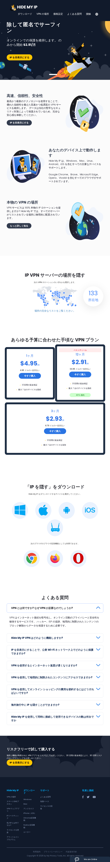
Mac (25, 804)
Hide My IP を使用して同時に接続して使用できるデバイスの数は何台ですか (52, 718)
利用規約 (37, 851)
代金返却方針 (71, 851)
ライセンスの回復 (46, 807)
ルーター (26, 832)
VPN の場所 (42, 14)
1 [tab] (53, 74)
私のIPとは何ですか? (13, 824)
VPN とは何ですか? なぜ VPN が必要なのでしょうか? (42, 608)
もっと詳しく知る (19, 225)
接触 (88, 14)
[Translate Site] (96, 14)
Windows (27, 799)
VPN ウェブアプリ (13, 809)
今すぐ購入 (30, 375)
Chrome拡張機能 (29, 819)
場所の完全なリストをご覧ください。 (55, 310)
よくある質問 (74, 14)
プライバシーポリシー (53, 851)
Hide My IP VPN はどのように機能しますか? (37, 638)
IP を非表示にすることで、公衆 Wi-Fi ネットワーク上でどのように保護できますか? (52, 651)
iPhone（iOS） (29, 813)
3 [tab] (60, 74)
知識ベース (44, 801)
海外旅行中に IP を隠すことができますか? (35, 705)
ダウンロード (25, 14)
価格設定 (58, 14)
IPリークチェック (13, 817)
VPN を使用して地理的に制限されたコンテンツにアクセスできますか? (51, 677)
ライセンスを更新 (13, 831)
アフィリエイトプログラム (13, 838)
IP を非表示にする (19, 57)
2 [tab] (58, 74)
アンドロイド (28, 808)
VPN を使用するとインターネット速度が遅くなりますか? (44, 665)
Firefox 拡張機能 (29, 826)
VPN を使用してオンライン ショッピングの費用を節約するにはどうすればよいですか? (52, 691)
